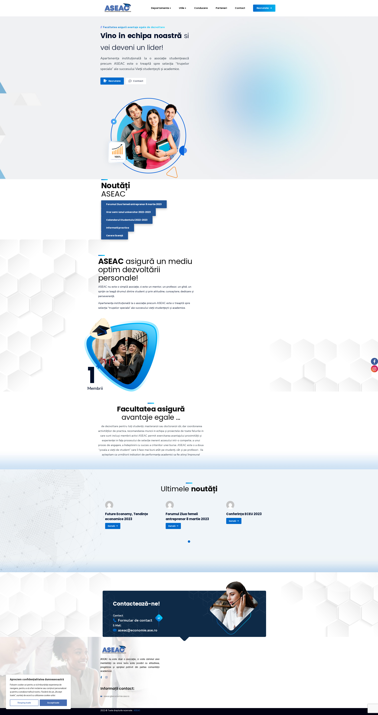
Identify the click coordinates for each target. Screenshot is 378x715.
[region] (38, 692)
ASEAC (137, 710)
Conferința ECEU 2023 (244, 514)
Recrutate (263, 8)
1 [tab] (189, 541)
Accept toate (53, 703)
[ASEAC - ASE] (117, 8)
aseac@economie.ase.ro (137, 630)
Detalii (111, 526)
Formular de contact (135, 620)
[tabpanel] (128, 514)
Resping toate (24, 703)
